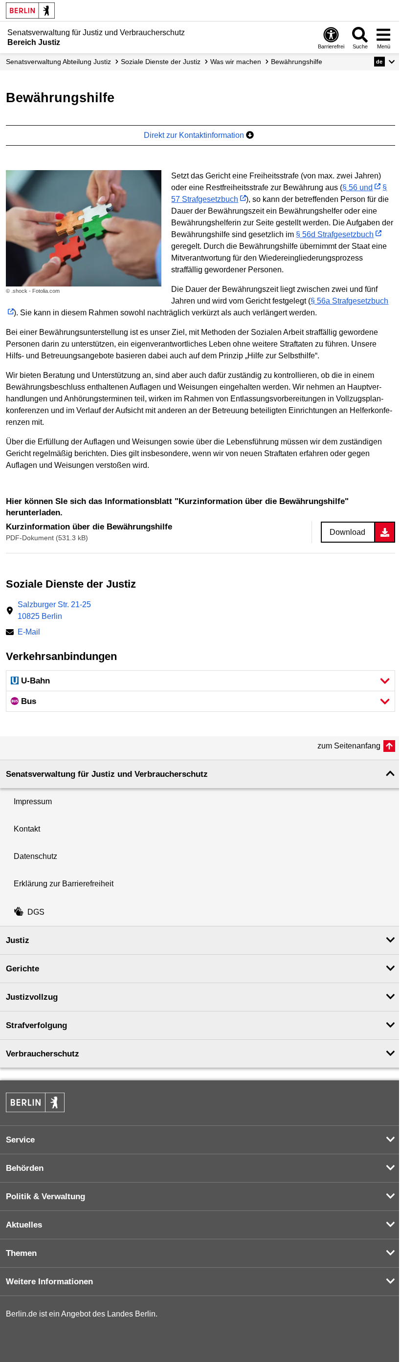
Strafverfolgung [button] (36, 1025)
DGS (36, 912)
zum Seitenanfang (348, 746)
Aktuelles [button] (24, 1225)
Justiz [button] (17, 940)
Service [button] (20, 1139)
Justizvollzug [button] (32, 997)
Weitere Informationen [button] (49, 1281)
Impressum (33, 801)
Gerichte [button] (22, 968)
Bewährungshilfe (296, 62)
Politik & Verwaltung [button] (45, 1196)
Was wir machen (235, 62)
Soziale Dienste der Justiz (160, 62)
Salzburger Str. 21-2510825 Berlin (54, 610)
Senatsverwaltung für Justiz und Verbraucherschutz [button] (107, 774)
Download (347, 532)
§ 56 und (357, 187)
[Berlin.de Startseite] (30, 10)
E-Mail (29, 633)
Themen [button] (21, 1253)
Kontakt (27, 829)
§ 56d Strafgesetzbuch (335, 234)
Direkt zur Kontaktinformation (195, 135)
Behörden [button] (25, 1168)
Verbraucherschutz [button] (42, 1053)
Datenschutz (35, 856)
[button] (384, 61)
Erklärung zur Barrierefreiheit (63, 883)
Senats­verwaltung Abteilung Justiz (58, 62)
